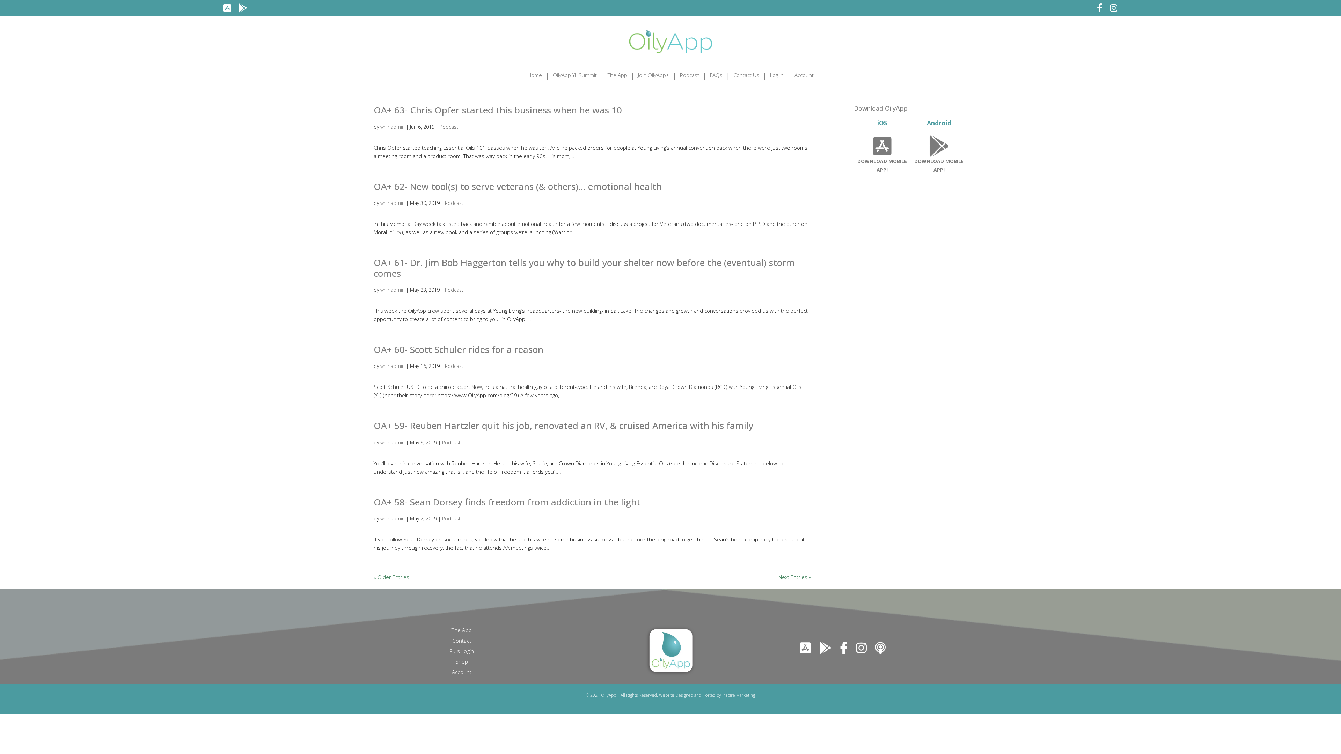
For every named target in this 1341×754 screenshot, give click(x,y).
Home (535, 75)
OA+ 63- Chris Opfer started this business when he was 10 (498, 110)
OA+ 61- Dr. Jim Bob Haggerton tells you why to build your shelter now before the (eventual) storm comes (584, 268)
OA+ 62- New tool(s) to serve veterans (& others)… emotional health (518, 186)
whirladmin (392, 127)
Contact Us (746, 75)
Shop (461, 662)
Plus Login (461, 652)
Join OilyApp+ (653, 75)
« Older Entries (391, 577)
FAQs (716, 75)
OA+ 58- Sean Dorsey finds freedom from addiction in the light (507, 502)
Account (804, 75)
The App (617, 75)
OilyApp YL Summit (575, 75)
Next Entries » (794, 577)
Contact (461, 641)
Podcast (689, 75)
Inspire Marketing (738, 695)
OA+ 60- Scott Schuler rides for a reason (458, 349)
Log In (777, 75)
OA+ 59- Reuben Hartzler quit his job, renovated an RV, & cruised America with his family (563, 425)
